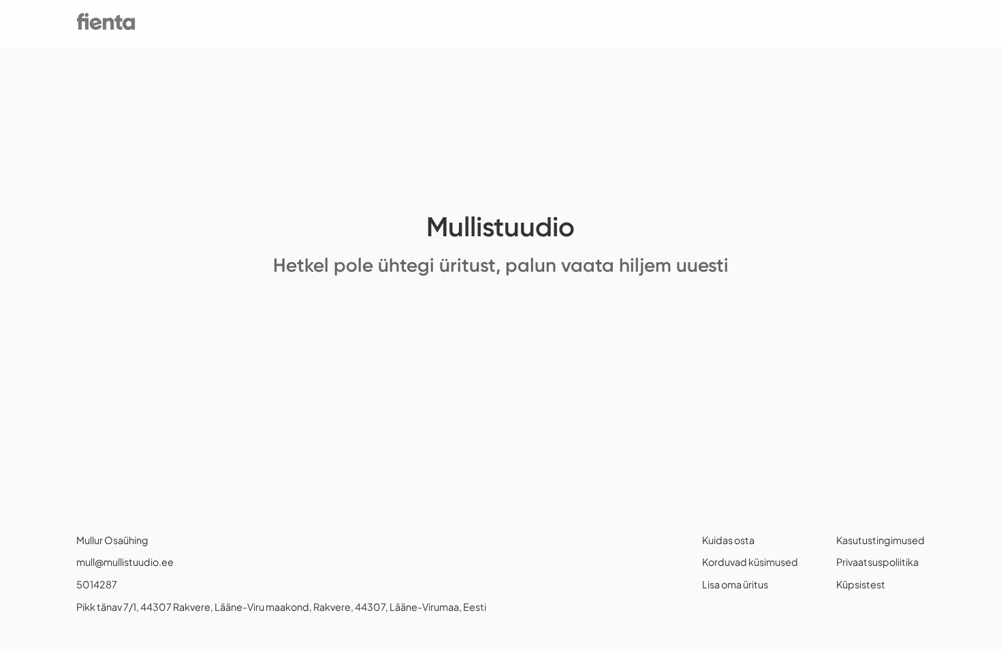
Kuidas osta (728, 540)
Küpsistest (860, 584)
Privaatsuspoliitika (877, 562)
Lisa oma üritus (735, 584)
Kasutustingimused (880, 540)
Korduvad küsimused (750, 562)
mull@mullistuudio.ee (125, 562)
